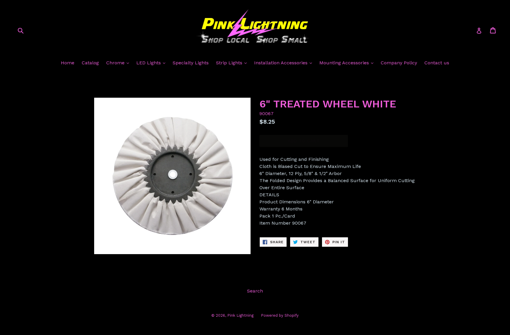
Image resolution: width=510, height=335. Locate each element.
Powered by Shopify (280, 315)
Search (255, 291)
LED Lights (149, 63)
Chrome (116, 63)
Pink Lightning (240, 315)
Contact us (436, 63)
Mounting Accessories (344, 63)
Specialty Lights (191, 63)
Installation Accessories (281, 63)
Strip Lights (230, 63)
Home (67, 63)
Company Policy (399, 63)
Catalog (90, 63)
